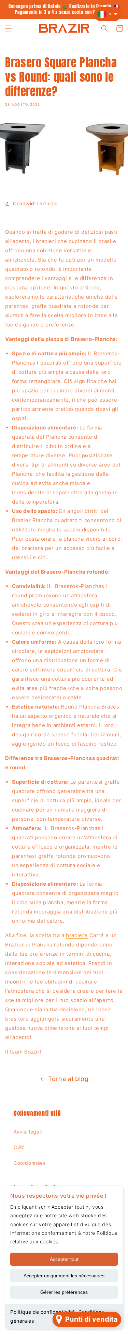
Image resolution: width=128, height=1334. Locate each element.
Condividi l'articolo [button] (35, 203)
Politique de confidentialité (42, 1312)
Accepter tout (64, 1259)
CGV (19, 1147)
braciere (77, 935)
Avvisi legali (28, 1132)
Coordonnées (30, 1163)
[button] (8, 28)
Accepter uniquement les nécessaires (64, 1275)
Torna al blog (68, 1078)
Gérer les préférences (64, 1292)
